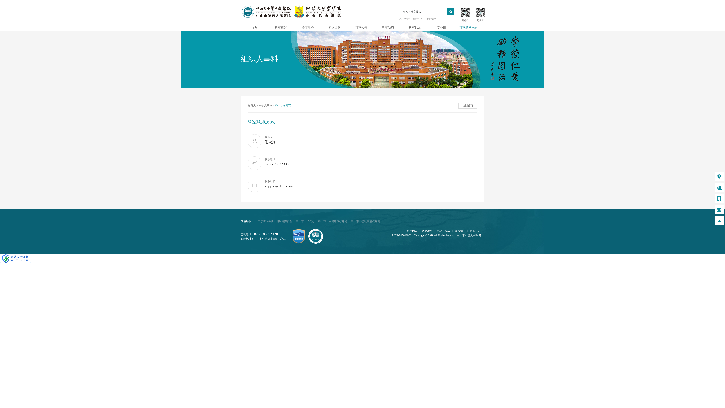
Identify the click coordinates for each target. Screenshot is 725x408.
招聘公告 (475, 231)
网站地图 (427, 231)
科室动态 (388, 27)
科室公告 (361, 27)
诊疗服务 (308, 27)
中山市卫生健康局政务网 (332, 221)
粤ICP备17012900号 (402, 235)
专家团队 (335, 27)
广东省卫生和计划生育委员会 (275, 221)
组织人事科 (265, 105)
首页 (254, 27)
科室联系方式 (468, 27)
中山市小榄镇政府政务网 (365, 221)
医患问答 (412, 231)
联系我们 (460, 231)
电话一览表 (443, 231)
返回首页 (468, 105)
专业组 (441, 27)
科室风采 (415, 27)
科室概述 (281, 27)
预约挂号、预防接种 (424, 19)
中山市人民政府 (305, 221)
